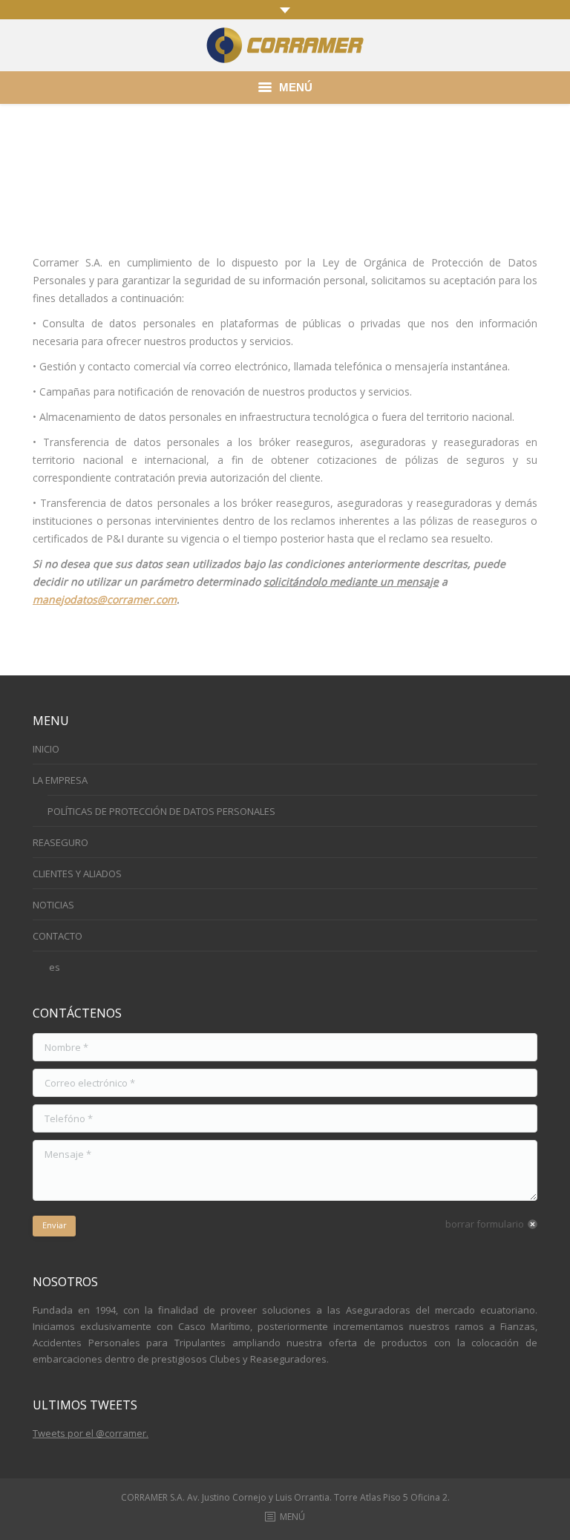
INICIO (46, 749)
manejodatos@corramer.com (105, 599)
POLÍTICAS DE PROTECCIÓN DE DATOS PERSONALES (161, 811)
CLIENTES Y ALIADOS (77, 873)
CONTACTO (57, 936)
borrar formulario (484, 1224)
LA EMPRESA (60, 780)
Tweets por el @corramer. (90, 1433)
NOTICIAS (53, 904)
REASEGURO (60, 842)
